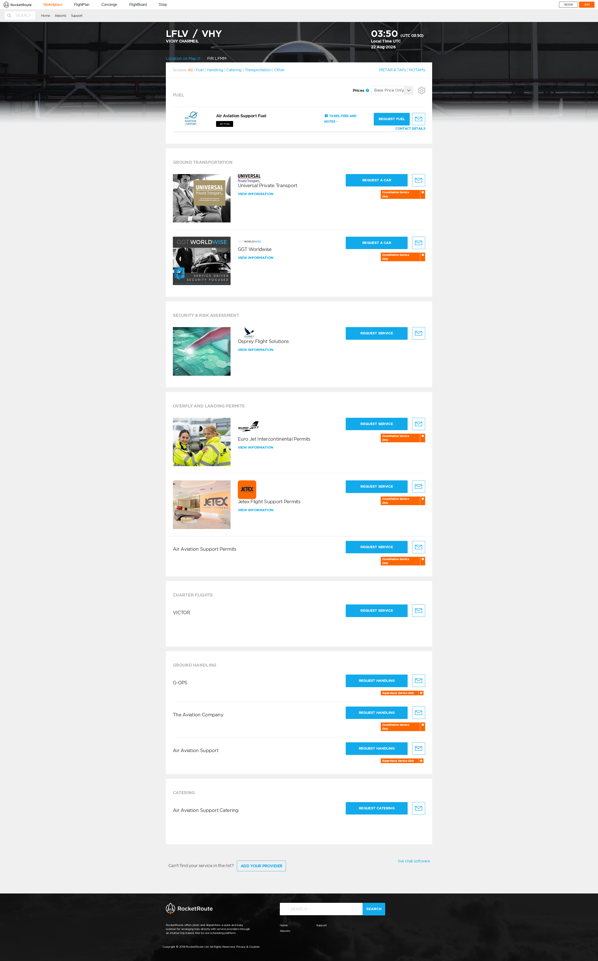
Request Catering (377, 808)
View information (256, 194)
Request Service (376, 333)
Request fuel (392, 119)
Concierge (109, 5)
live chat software (414, 861)
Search (373, 909)
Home (45, 16)
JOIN (587, 4)
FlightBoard (138, 5)
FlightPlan (81, 5)
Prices (359, 90)
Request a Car (376, 180)
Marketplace (52, 5)
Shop (163, 5)
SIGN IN (568, 4)
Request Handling (377, 681)
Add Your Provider (261, 866)
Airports (60, 16)
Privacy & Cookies (248, 946)
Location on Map (181, 58)
